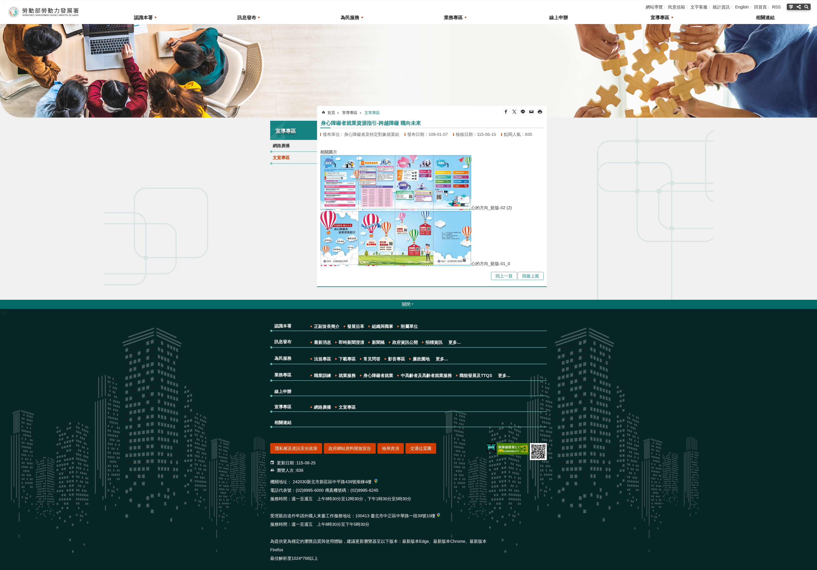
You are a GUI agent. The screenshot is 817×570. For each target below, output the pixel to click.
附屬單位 (409, 326)
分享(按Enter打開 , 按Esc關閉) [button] (799, 7)
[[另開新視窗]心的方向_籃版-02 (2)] (395, 207)
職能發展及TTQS (476, 375)
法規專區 (322, 359)
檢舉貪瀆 (390, 448)
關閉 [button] (406, 304)
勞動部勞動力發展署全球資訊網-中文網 (43, 12)
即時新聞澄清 (351, 342)
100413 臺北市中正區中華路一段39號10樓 (395, 515)
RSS (776, 7)
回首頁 (760, 7)
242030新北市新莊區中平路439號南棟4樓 (332, 481)
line (523, 111)
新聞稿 (378, 342)
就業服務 (347, 375)
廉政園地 (421, 359)
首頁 (331, 113)
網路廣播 (281, 145)
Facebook (506, 111)
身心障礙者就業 (378, 375)
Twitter (514, 111)
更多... (454, 342)
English (742, 7)
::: (273, 120)
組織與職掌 (382, 326)
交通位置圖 (420, 448)
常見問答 (371, 359)
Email (531, 111)
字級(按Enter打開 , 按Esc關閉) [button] (790, 7)
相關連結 (765, 17)
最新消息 (322, 342)
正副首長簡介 (327, 326)
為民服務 (350, 17)
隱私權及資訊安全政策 (296, 448)
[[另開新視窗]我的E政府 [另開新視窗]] (491, 448)
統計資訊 (721, 7)
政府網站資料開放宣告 (350, 448)
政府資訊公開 (405, 342)
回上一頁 (504, 276)
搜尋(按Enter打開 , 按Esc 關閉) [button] (807, 7)
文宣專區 (281, 157)
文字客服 (698, 7)
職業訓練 (322, 375)
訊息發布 (246, 17)
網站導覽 (654, 7)
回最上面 (530, 276)
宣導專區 (660, 17)
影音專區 (396, 359)
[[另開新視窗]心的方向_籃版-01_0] (395, 263)
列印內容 (540, 111)
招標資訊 (434, 342)
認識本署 (143, 17)
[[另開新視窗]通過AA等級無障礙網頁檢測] (513, 449)
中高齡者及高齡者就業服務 (426, 375)
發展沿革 (355, 326)
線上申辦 (558, 17)
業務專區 (453, 17)
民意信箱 (676, 7)
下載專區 (347, 359)
